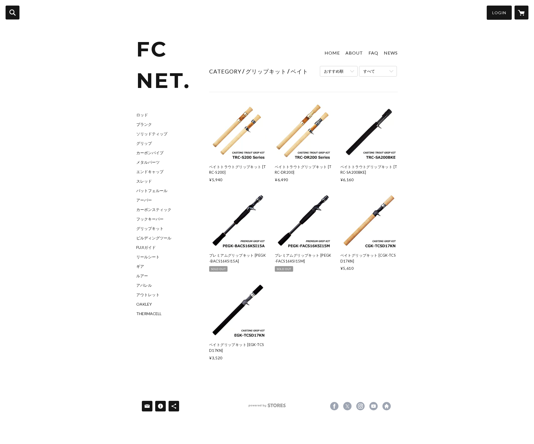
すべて (369, 71)
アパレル (144, 285)
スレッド (144, 181)
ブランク (144, 124)
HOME (332, 52)
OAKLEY (144, 304)
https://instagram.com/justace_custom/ (360, 406)
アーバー (144, 200)
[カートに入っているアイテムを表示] (521, 12)
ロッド (142, 115)
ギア (140, 266)
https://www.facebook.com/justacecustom (334, 406)
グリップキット (150, 228)
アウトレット (148, 295)
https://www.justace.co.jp (386, 406)
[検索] (12, 12)
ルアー (142, 276)
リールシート (148, 257)
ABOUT (354, 52)
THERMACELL (149, 314)
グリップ (144, 143)
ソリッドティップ (151, 134)
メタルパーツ (148, 162)
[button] (499, 13)
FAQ (373, 52)
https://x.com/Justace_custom (347, 406)
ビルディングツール (153, 238)
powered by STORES (267, 407)
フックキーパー (150, 219)
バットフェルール (151, 191)
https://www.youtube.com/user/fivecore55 (373, 406)
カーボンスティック (153, 210)
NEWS (391, 52)
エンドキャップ (150, 172)
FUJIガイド (146, 247)
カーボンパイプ (150, 153)
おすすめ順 (333, 71)
